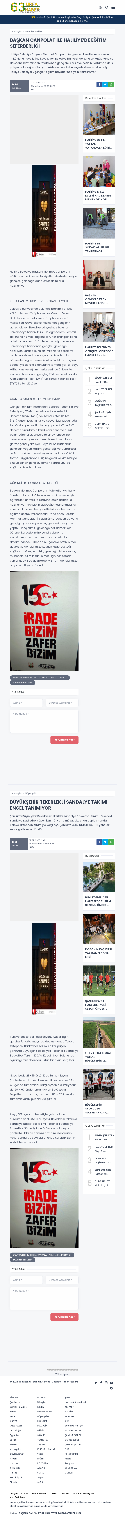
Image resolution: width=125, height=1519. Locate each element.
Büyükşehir (31, 793)
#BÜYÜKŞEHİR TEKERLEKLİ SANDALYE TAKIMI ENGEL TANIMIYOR (42, 1254)
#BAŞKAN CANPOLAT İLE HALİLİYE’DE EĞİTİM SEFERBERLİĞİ (40, 677)
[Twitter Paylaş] (105, 84)
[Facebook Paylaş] (99, 84)
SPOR (28, 1370)
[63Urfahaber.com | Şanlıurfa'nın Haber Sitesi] (25, 7)
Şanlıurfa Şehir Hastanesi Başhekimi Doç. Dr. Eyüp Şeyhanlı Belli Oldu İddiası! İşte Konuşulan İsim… (72, 19)
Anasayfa (16, 31)
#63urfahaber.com (22, 682)
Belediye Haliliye (33, 31)
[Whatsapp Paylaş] (111, 84)
